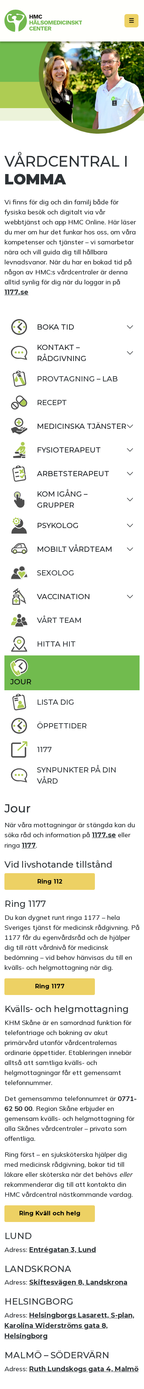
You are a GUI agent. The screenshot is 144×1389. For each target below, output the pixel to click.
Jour (20, 681)
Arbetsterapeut (73, 473)
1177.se (16, 292)
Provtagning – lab (77, 378)
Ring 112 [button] (49, 881)
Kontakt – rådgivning (61, 353)
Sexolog (55, 572)
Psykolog (58, 525)
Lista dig (55, 702)
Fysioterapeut (69, 449)
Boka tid (55, 327)
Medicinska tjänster (81, 426)
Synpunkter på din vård (76, 775)
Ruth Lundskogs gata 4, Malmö (83, 1369)
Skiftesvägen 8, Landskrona (78, 1282)
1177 (44, 749)
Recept (52, 402)
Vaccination (63, 596)
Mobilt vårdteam (74, 549)
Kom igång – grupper (62, 500)
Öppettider (62, 725)
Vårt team (59, 620)
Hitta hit (56, 644)
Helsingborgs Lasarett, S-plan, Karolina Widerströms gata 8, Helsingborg (69, 1325)
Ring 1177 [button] (50, 986)
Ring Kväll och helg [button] (49, 1213)
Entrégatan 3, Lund (62, 1250)
